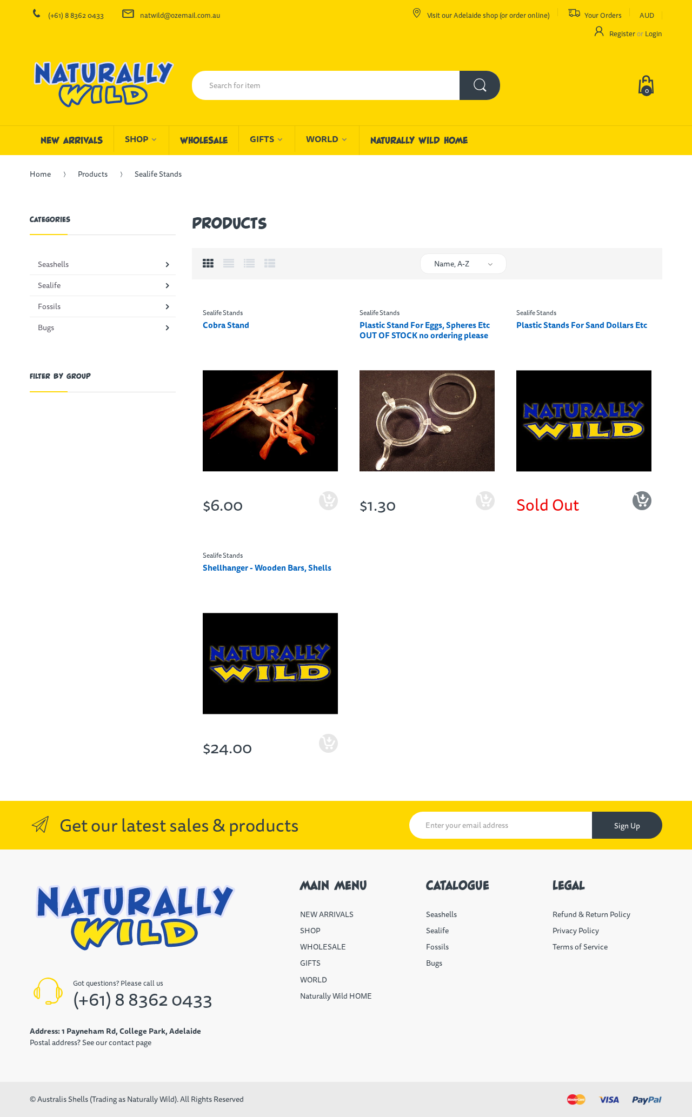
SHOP (310, 931)
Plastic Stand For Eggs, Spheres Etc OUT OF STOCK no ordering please (425, 330)
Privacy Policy (576, 931)
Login (653, 33)
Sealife (437, 931)
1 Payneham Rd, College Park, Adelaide (131, 1031)
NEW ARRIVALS (327, 914)
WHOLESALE (323, 947)
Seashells (441, 914)
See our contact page (116, 1042)
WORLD (313, 980)
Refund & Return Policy (591, 914)
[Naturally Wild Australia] (103, 85)
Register (622, 33)
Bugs (434, 963)
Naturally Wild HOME (336, 996)
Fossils (437, 947)
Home (40, 174)
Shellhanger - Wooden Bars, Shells (267, 567)
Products (93, 174)
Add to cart (485, 509)
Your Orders (603, 15)
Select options (328, 509)
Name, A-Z (451, 264)
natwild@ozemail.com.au (180, 15)
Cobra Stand (226, 325)
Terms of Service (580, 947)
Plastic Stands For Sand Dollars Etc (581, 325)
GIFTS (310, 963)
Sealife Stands (223, 312)
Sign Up (627, 826)
